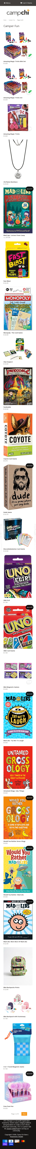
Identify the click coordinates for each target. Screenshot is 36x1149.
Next (24, 1114)
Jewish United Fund (13, 1129)
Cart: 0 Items (27, 3)
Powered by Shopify (16, 1136)
